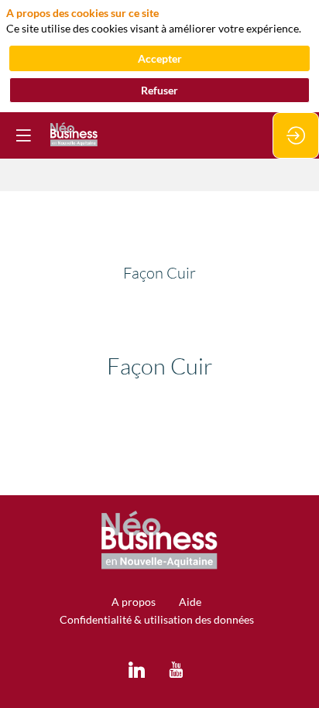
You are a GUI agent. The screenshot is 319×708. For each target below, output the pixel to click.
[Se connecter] (296, 135)
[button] (23, 135)
